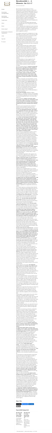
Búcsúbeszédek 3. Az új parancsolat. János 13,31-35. (27, 415)
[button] (7, 41)
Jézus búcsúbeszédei (20, 5)
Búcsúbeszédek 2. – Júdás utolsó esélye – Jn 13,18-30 (26, 431)
